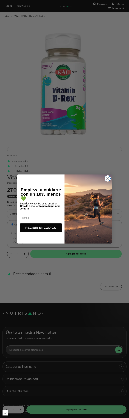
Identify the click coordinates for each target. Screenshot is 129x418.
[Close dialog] (107, 178)
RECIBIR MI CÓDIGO (40, 227)
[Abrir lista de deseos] (5, 412)
